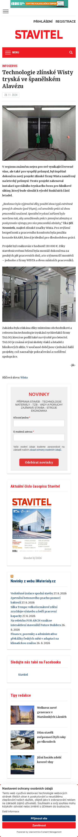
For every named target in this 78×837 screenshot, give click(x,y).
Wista (24, 377)
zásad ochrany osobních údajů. (46, 450)
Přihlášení (43, 21)
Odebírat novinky (39, 462)
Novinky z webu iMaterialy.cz (33, 581)
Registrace (66, 21)
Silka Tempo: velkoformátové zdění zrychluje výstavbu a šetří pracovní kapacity (34, 611)
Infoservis (9, 66)
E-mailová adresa (22, 431)
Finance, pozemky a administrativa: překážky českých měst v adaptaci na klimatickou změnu (35, 638)
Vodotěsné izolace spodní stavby (32, 593)
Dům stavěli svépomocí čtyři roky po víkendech (51, 737)
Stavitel (23, 674)
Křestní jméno (21, 417)
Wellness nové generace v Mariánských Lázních (51, 712)
